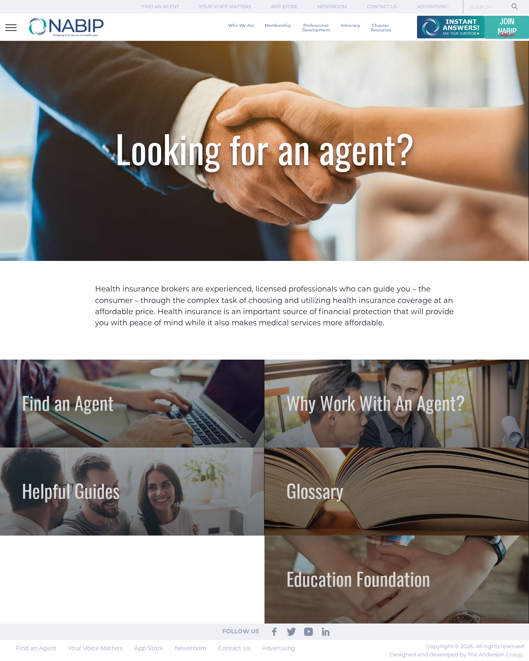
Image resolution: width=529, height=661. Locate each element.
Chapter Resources (381, 27)
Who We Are (241, 25)
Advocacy (350, 25)
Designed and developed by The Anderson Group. (457, 654)
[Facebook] (274, 631)
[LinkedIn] (325, 631)
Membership (278, 25)
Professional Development (316, 27)
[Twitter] (291, 631)
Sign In (507, 34)
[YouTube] (308, 631)
